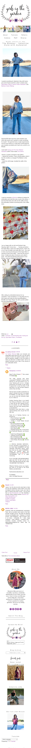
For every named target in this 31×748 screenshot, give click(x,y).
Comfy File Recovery (10, 497)
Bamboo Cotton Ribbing (7, 86)
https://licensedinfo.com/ (11, 496)
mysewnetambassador (16, 335)
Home (15, 552)
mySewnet (14, 197)
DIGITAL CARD (9, 508)
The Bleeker (19, 337)
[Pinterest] (11, 609)
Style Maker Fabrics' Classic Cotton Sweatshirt (13, 84)
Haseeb (7, 485)
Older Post (4, 552)
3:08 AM (18, 351)
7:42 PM (15, 508)
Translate (13, 741)
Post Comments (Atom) (14, 555)
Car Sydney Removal (10, 354)
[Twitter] (21, 609)
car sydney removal (10, 351)
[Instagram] (13, 609)
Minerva (24, 38)
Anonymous (12, 370)
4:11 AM (11, 485)
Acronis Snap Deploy (10, 500)
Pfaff (15, 38)
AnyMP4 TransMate (10, 498)
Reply (6, 364)
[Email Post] (12, 334)
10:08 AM (18, 370)
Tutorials (14, 35)
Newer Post (26, 552)
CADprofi (7, 501)
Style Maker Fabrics (10, 337)
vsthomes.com (25, 494)
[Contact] (16, 609)
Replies (8, 368)
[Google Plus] (18, 609)
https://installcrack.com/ (15, 493)
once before (20, 151)
